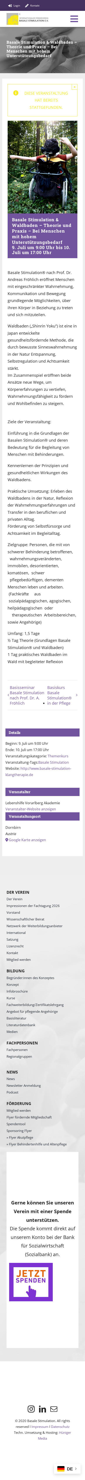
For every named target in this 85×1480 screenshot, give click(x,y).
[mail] (53, 1409)
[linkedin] (42, 1409)
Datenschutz (60, 1426)
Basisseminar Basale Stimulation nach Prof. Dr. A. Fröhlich (27, 695)
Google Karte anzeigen (27, 839)
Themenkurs (58, 756)
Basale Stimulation (53, 762)
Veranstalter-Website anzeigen (30, 809)
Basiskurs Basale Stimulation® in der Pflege (59, 695)
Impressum (39, 1426)
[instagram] (31, 1409)
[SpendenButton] (31, 1264)
